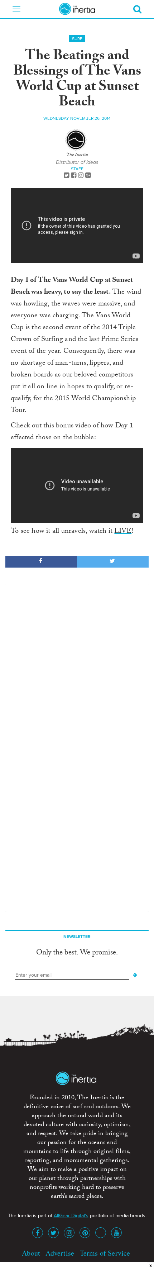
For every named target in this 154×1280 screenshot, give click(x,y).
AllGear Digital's (71, 1216)
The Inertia (77, 155)
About (31, 1253)
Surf (77, 38)
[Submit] (135, 975)
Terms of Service (105, 1253)
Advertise (59, 1253)
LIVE (122, 532)
